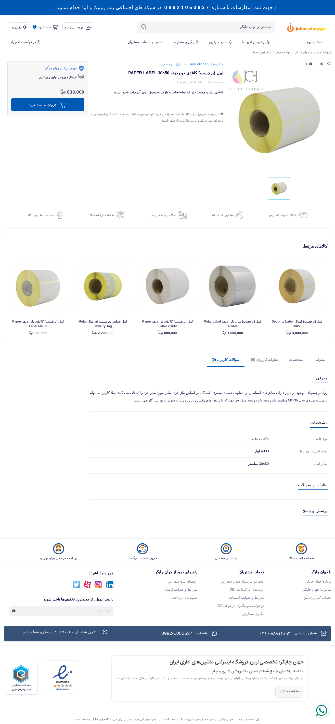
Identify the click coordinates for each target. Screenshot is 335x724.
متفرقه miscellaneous (206, 64)
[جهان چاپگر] (301, 27)
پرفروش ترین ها (254, 42)
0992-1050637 (177, 633)
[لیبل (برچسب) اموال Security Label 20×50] (297, 286)
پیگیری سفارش (183, 42)
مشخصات (296, 360)
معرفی (320, 360)
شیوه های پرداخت (184, 597)
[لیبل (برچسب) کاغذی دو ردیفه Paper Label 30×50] (279, 120)
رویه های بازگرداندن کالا (247, 589)
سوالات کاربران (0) (226, 360)
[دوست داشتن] (328, 64)
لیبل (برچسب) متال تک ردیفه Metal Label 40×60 (232, 324)
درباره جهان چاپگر (318, 581)
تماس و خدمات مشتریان (145, 42)
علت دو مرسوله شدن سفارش (242, 581)
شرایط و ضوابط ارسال (180, 589)
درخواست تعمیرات (22, 42)
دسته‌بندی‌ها (314, 42)
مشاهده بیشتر (289, 692)
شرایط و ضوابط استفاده (246, 597)
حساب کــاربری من (317, 597)
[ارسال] (144, 27)
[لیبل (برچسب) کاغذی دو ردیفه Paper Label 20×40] (167, 286)
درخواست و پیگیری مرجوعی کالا (240, 606)
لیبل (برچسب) (171, 64)
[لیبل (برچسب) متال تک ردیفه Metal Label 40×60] (232, 286)
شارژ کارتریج (218, 42)
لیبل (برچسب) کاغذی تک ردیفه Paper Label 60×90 (38, 324)
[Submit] (14, 611)
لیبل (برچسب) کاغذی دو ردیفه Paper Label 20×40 (167, 324)
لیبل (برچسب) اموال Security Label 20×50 (297, 324)
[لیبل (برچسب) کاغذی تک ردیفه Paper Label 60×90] (38, 286)
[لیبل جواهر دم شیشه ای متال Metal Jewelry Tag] (102, 286)
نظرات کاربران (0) (264, 360)
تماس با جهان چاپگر (317, 589)
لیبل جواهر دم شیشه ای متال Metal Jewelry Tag (102, 324)
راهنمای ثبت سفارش (182, 581)
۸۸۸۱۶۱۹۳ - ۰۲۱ (274, 633)
